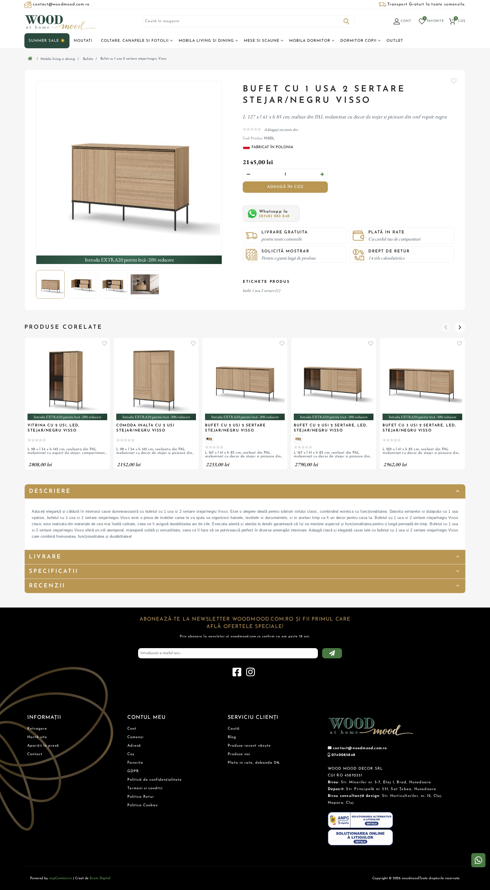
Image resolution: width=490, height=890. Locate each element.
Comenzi (135, 737)
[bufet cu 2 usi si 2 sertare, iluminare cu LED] (209, 439)
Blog (232, 737)
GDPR (133, 771)
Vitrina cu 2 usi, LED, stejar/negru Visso (54, 428)
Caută (346, 21)
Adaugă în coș (285, 187)
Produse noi (239, 754)
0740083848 (343, 755)
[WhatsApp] (478, 860)
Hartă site (37, 737)
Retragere (37, 728)
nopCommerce (60, 878)
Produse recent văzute (249, 745)
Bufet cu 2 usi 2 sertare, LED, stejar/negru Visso (331, 428)
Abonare (332, 653)
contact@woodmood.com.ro (360, 748)
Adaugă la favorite (104, 343)
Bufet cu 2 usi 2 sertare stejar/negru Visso (235, 428)
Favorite (454, 81)
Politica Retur (140, 797)
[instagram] (250, 672)
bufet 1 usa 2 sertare (258, 290)
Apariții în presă (43, 745)
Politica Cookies (142, 805)
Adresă (134, 745)
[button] (460, 327)
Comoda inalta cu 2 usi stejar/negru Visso (145, 428)
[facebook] (236, 672)
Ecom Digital (100, 878)
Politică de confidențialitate (154, 780)
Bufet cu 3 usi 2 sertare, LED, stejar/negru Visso (419, 428)
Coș (130, 754)
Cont (131, 728)
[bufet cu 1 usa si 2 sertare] (129, 174)
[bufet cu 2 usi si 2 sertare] (298, 439)
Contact (35, 754)
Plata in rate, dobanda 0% (254, 763)
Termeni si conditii (144, 788)
